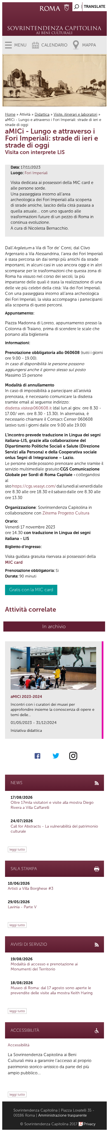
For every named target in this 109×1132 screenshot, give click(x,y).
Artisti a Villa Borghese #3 (30, 888)
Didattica (42, 114)
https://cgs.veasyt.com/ (34, 486)
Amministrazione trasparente (62, 1115)
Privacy (90, 1124)
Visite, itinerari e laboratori (75, 114)
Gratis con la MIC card (31, 589)
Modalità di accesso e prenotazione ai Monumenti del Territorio (44, 967)
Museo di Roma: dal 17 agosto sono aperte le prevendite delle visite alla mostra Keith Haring (52, 990)
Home (10, 114)
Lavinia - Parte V (22, 907)
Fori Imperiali (36, 173)
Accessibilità (18, 1045)
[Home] (55, 22)
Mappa (89, 45)
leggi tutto (17, 849)
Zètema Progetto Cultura (65, 513)
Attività (25, 114)
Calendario (54, 45)
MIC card (14, 562)
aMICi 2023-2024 (26, 696)
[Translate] (89, 5)
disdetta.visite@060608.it (28, 408)
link (99, 732)
